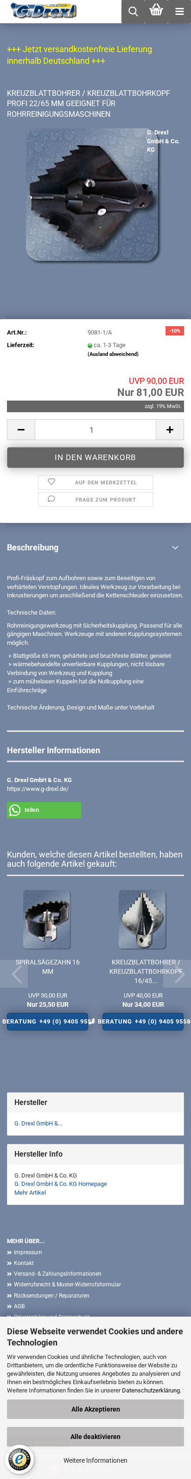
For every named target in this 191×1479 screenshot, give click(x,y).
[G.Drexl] (40, 11)
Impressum (28, 1252)
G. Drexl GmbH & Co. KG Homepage (60, 1183)
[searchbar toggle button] (133, 11)
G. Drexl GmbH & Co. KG (163, 141)
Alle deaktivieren (95, 1436)
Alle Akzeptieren (95, 1409)
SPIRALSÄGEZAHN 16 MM (48, 966)
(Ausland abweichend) (113, 354)
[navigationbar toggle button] (179, 11)
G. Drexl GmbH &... (38, 1123)
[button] (21, 429)
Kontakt (24, 1263)
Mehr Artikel (30, 1192)
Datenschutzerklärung (151, 1390)
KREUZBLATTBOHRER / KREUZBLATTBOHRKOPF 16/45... (146, 971)
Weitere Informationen (95, 1460)
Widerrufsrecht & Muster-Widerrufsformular (67, 1284)
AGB (19, 1306)
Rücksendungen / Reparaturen (51, 1295)
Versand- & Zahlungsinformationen (58, 1274)
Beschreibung (32, 547)
